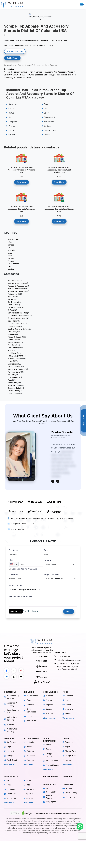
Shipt (9, 747)
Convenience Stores (16, 318)
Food (29, 700)
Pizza (10, 380)
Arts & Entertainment (16, 288)
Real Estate (31, 721)
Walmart (49, 709)
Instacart (68, 700)
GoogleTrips (70, 755)
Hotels (10, 361)
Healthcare (12, 353)
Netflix (29, 780)
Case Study (51, 792)
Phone (12, 560)
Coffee (10, 310)
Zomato (68, 713)
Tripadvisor (70, 742)
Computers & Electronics (18, 315)
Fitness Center (14, 340)
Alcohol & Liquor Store (17, 283)
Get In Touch (12, 58)
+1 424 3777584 (17, 529)
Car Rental (12, 305)
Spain (10, 255)
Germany (11, 258)
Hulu (28, 785)
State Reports (13, 385)
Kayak (67, 747)
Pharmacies (13, 377)
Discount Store (14, 326)
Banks (10, 299)
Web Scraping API (13, 711)
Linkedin (30, 742)
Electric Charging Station (18, 329)
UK (9, 247)
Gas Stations (13, 348)
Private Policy (71, 793)
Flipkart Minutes (52, 765)
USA (10, 242)
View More (21, 182)
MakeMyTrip (70, 751)
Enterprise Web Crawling (13, 704)
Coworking (12, 321)
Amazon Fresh (52, 761)
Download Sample (15, 51)
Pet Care (11, 374)
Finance (11, 334)
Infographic (51, 802)
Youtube (30, 760)
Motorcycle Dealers (16, 369)
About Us (69, 788)
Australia (11, 250)
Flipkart (49, 700)
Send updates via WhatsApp (24, 569)
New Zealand (13, 264)
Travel (29, 716)
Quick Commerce (31, 710)
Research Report (50, 796)
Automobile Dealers (16, 291)
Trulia (9, 785)
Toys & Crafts (13, 391)
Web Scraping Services (13, 697)
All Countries (13, 239)
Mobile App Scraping (12, 718)
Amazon (49, 696)
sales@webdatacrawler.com (22, 524)
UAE (10, 266)
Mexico (11, 269)
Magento (49, 705)
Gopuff (68, 705)
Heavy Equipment (15, 356)
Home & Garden (14, 358)
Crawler (10, 724)
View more (48, 718)
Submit (69, 611)
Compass (11, 789)
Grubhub (69, 696)
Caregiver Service (15, 307)
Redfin (9, 780)
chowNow (69, 709)
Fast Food (12, 331)
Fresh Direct (12, 760)
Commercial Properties (17, 313)
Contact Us (70, 797)
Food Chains (13, 342)
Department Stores (16, 323)
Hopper (68, 760)
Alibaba (49, 713)
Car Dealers (13, 302)
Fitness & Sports (15, 337)
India (10, 253)
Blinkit (48, 744)
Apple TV (30, 794)
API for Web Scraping (12, 730)
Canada (11, 245)
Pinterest (30, 751)
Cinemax (30, 798)
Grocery (11, 350)
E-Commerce (32, 696)
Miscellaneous (14, 366)
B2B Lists (11, 297)
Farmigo (10, 755)
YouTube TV (31, 789)
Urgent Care (13, 393)
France (11, 261)
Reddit (29, 747)
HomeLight (11, 798)
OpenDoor (11, 794)
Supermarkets (14, 388)
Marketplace (13, 364)
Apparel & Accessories (17, 286)
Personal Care (14, 372)
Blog (48, 788)
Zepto (48, 749)
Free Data (12, 345)
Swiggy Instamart (49, 754)
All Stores (12, 280)
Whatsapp (31, 755)
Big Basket (11, 742)
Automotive (12, 294)
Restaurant (12, 383)
